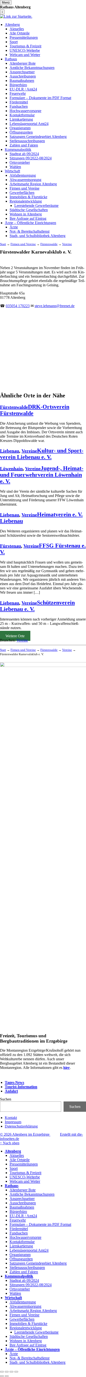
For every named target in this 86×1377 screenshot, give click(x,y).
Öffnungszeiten (21, 132)
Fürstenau (10, 545)
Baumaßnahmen (22, 81)
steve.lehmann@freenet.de (55, 306)
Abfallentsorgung (23, 175)
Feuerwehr (18, 93)
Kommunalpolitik (18, 149)
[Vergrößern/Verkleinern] (16, 1371)
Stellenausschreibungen (27, 141)
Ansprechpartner (22, 72)
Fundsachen (19, 106)
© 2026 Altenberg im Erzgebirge (25, 1134)
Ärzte (14, 227)
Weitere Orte (15, 636)
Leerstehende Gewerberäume (36, 205)
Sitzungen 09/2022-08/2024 (31, 158)
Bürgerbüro (18, 85)
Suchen (5, 1099)
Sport (14, 42)
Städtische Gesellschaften (29, 210)
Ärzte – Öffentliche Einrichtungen (30, 223)
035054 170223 (18, 306)
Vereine (29, 450)
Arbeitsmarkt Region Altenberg (33, 184)
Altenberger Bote (23, 63)
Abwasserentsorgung (25, 180)
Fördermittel (19, 102)
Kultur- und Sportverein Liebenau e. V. (41, 453)
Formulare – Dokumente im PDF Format (40, 98)
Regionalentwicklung (26, 201)
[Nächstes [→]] (7, 1376)
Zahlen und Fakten (24, 145)
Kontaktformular (22, 115)
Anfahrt (11, 1091)
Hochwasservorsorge (25, 111)
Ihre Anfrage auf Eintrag (28, 218)
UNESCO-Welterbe (25, 50)
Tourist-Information (21, 1087)
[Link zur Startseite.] (16, 16)
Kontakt (11, 1118)
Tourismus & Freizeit (25, 46)
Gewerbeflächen (22, 193)
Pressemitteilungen (24, 37)
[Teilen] (7, 1371)
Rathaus (11, 59)
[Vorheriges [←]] (2, 1376)
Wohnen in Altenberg (26, 214)
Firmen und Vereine (24, 188)
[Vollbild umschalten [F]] (11, 1371)
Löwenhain (11, 468)
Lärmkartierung (21, 119)
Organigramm (20, 128)
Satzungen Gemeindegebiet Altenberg (38, 137)
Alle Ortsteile (20, 33)
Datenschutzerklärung (21, 1126)
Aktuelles (17, 29)
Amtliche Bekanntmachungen (32, 68)
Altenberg (12, 25)
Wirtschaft (12, 171)
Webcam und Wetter (25, 55)
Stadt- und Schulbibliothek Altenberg (37, 236)
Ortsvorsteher (20, 162)
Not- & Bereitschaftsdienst (29, 231)
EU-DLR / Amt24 (23, 89)
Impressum (13, 1122)
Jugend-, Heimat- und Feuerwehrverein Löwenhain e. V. (41, 474)
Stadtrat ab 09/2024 (24, 154)
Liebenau (9, 450)
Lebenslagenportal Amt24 (29, 124)
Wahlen (15, 167)
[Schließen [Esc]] (2, 1371)
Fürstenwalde (14, 407)
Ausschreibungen (23, 76)
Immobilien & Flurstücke (28, 197)
